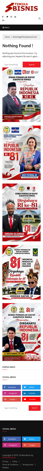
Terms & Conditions (10, 464)
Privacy (5, 461)
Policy (14, 461)
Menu (7, 27)
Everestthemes (9, 457)
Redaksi (5, 467)
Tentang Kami (27, 464)
